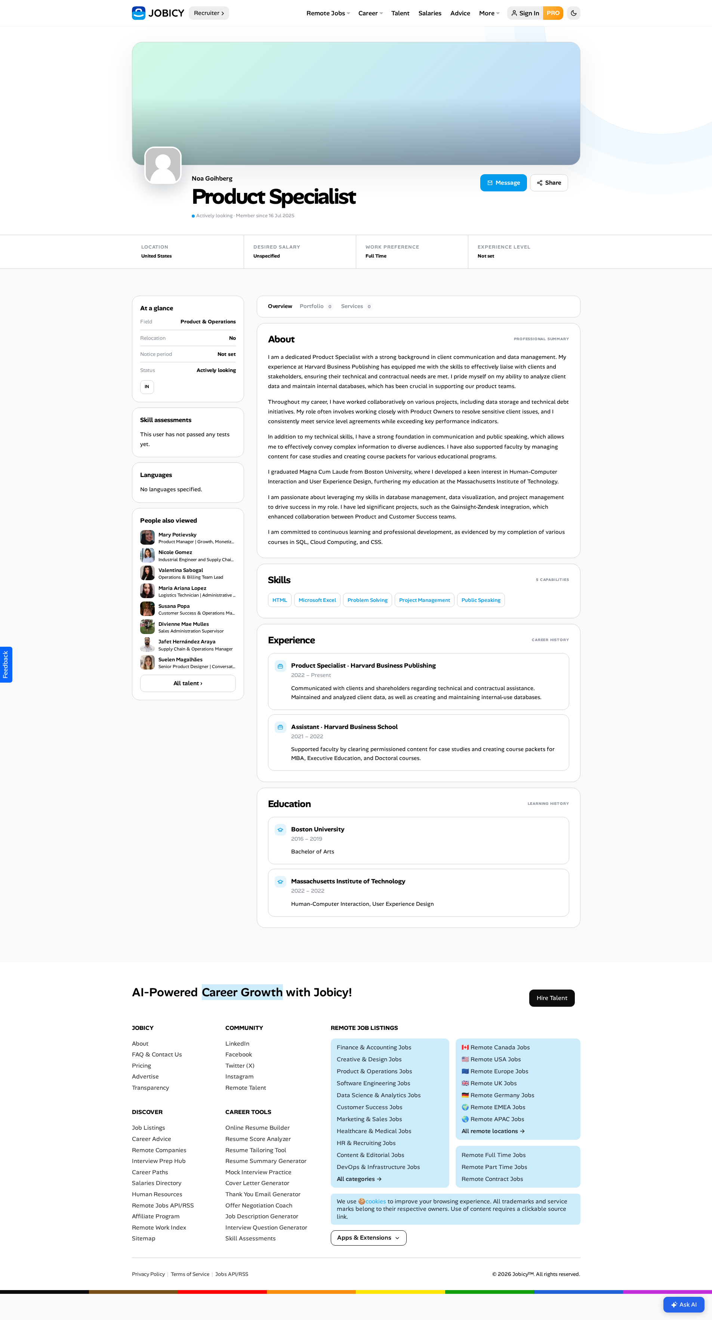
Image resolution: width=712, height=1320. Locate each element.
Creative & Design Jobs (369, 1059)
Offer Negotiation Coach (258, 1205)
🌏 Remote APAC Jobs (493, 1119)
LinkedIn (237, 1043)
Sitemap (143, 1238)
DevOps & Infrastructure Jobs (378, 1166)
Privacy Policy (148, 1274)
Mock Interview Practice (258, 1172)
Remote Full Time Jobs (494, 1155)
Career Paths (150, 1172)
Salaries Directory (157, 1183)
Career (368, 13)
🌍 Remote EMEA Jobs (493, 1107)
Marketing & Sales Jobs (369, 1119)
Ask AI (688, 1304)
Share (553, 183)
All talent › (187, 683)
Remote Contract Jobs (492, 1178)
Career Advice (151, 1138)
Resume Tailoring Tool (255, 1150)
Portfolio (316, 306)
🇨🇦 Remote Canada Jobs (496, 1047)
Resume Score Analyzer (258, 1138)
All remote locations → (493, 1131)
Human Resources (157, 1194)
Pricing (141, 1065)
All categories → (359, 1178)
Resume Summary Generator (265, 1160)
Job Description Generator (261, 1216)
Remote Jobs (325, 13)
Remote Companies (159, 1150)
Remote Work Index (159, 1227)
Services (356, 306)
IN (147, 387)
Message (508, 183)
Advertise (145, 1076)
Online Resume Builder (257, 1127)
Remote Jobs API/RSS (163, 1205)
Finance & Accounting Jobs (374, 1047)
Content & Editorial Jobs (370, 1155)
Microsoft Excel (317, 600)
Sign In (529, 13)
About (140, 1043)
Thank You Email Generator (262, 1194)
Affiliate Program (156, 1216)
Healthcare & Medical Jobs (374, 1131)
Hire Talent (552, 998)
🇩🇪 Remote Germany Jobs (498, 1095)
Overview (280, 306)
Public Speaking (481, 600)
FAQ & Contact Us (157, 1054)
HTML (279, 600)
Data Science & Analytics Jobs (379, 1095)
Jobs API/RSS (231, 1274)
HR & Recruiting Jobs (366, 1143)
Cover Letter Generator (257, 1183)
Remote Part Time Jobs (494, 1166)
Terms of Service (190, 1274)
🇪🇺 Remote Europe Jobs (495, 1071)
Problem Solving (368, 600)
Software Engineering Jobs (373, 1083)
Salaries (430, 13)
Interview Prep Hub (159, 1160)
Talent (400, 13)
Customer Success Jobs (370, 1107)
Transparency (150, 1087)
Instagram (239, 1076)
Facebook (238, 1054)
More (486, 13)
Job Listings (148, 1127)
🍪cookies (372, 1201)
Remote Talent (245, 1087)
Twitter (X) (240, 1065)
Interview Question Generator (266, 1227)
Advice (460, 13)
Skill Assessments (250, 1238)
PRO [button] (553, 13)
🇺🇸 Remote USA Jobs (491, 1059)
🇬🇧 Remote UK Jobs (489, 1083)
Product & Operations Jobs (374, 1071)
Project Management (424, 600)
